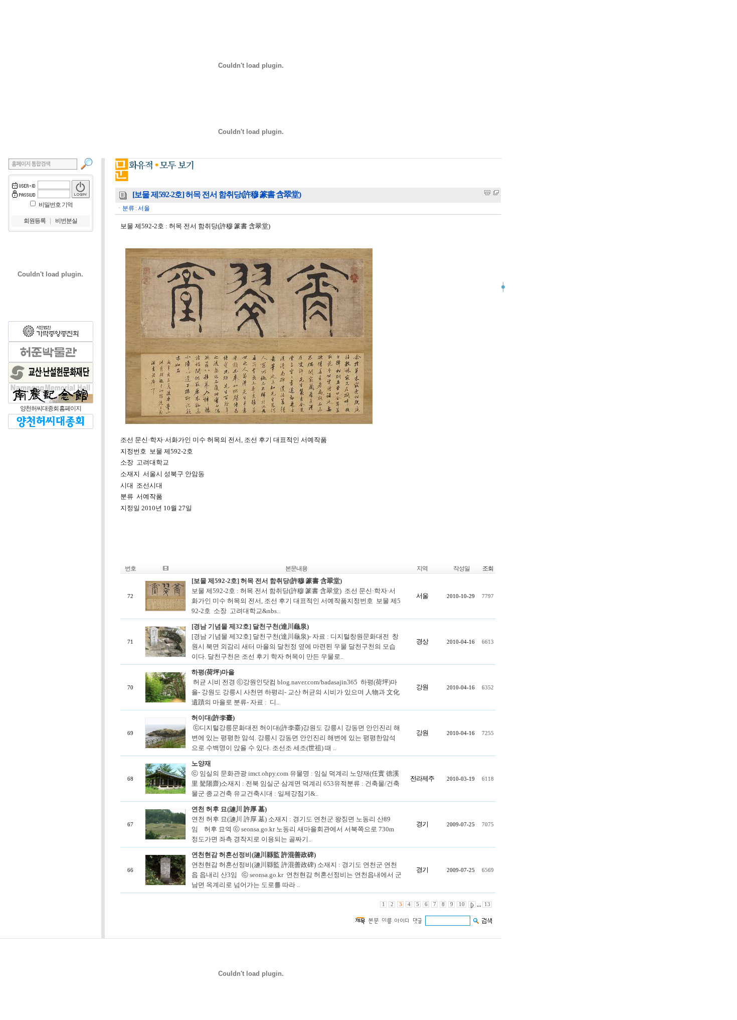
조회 (487, 568)
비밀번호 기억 (56, 204)
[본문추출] (487, 192)
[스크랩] (496, 192)
